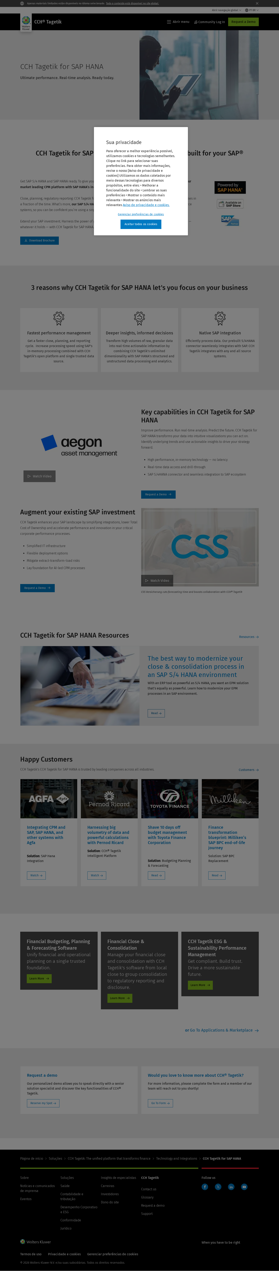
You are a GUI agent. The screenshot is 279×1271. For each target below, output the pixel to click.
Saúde (65, 1186)
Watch (34, 875)
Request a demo (153, 1205)
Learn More (36, 978)
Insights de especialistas (118, 1178)
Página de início (31, 1158)
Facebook (205, 1187)
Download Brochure (39, 241)
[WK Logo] (35, 1241)
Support (147, 1214)
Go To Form (158, 1103)
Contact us (148, 1189)
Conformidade (70, 1220)
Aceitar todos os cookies (141, 224)
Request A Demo (158, 494)
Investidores (110, 1194)
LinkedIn (231, 1187)
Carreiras (107, 1186)
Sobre (24, 1178)
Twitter (218, 1187)
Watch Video (42, 476)
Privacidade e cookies (64, 1254)
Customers (246, 770)
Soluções (55, 1158)
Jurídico (65, 1228)
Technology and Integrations (176, 1158)
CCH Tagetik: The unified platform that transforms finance (109, 1158)
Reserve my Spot (41, 1103)
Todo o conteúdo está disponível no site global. (132, 3)
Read (154, 713)
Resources (246, 637)
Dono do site (110, 1202)
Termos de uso (30, 1254)
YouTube (244, 1187)
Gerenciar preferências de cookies (141, 214)
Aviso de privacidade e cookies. (146, 205)
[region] (141, 181)
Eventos (25, 1199)
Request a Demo (243, 22)
